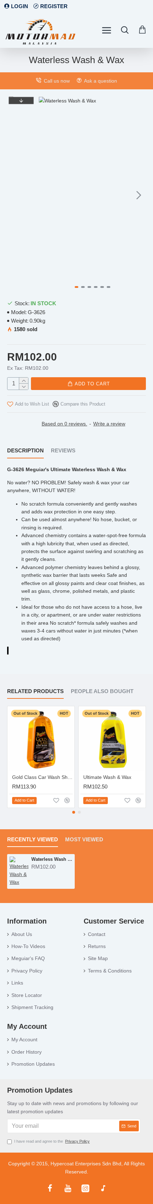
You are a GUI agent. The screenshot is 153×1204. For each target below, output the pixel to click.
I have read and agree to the (52, 1141)
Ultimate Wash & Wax (107, 777)
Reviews (63, 450)
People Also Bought (102, 691)
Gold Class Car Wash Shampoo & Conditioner (42, 777)
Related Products (35, 691)
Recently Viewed (32, 839)
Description (25, 450)
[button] (46, 195)
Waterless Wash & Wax (51, 859)
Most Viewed (84, 839)
